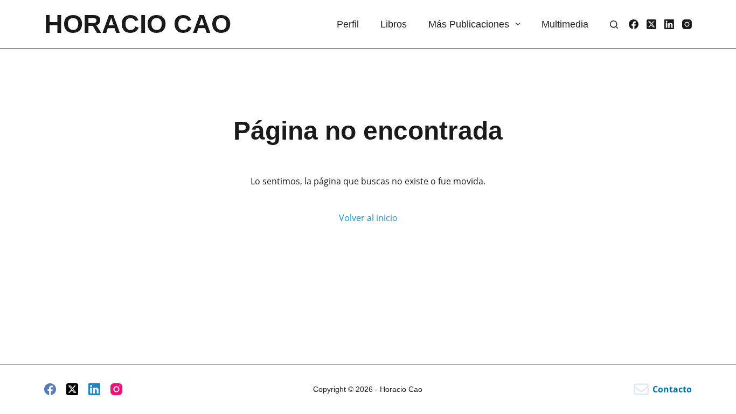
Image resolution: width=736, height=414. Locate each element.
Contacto (672, 389)
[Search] (614, 24)
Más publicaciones (468, 24)
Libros (393, 24)
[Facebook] (633, 24)
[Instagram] (687, 24)
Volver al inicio (368, 218)
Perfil (348, 24)
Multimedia (564, 24)
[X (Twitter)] (651, 24)
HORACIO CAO (137, 24)
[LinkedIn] (669, 24)
